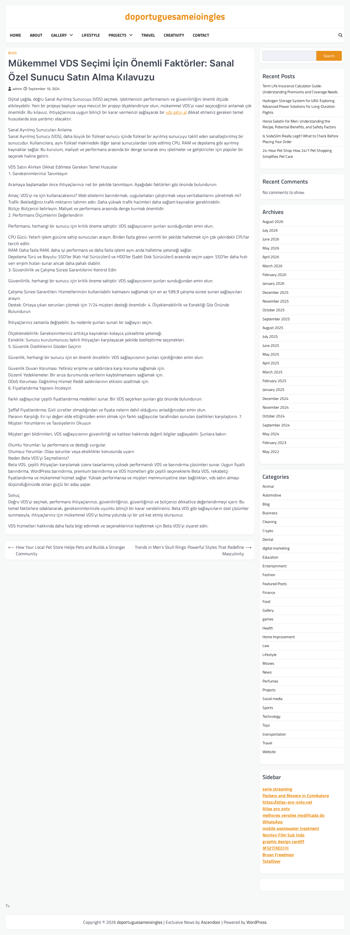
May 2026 (270, 248)
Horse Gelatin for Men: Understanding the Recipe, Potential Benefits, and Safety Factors (299, 124)
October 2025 (273, 310)
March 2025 (272, 372)
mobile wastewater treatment (290, 828)
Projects (117, 35)
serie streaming (277, 789)
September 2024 (276, 425)
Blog (12, 53)
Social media (272, 699)
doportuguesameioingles (175, 16)
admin (17, 88)
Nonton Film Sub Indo (283, 835)
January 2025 (273, 390)
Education (270, 557)
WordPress (256, 922)
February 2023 (274, 443)
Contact (201, 35)
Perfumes (270, 681)
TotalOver (271, 861)
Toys (266, 725)
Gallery (59, 35)
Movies (268, 663)
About (36, 35)
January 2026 (273, 283)
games (267, 619)
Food (266, 602)
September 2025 (276, 319)
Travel (148, 35)
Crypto (267, 531)
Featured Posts (274, 584)
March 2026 (272, 266)
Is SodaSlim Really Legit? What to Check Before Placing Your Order (300, 139)
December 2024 (275, 399)
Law (265, 646)
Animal (268, 486)
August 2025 (272, 328)
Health (267, 628)
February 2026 (274, 275)
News (267, 672)
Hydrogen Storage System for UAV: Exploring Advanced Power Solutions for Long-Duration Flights (298, 106)
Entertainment (274, 566)
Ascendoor (210, 922)
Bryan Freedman (278, 854)
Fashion (268, 575)
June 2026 (270, 239)
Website (269, 752)
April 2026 (270, 257)
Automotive (271, 495)
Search (329, 56)
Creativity (174, 35)
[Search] (340, 35)
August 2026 (272, 222)
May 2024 (270, 434)
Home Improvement (278, 637)
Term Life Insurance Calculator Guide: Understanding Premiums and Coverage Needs (300, 89)
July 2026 (270, 230)
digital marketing (276, 548)
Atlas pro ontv (276, 808)
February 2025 (274, 381)
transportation (274, 734)
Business (270, 513)
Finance (268, 593)
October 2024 (273, 416)
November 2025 (275, 301)
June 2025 (270, 345)
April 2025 (270, 363)
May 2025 (270, 354)
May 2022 (270, 452)
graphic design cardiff (283, 841)
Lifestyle (91, 35)
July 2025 (270, 336)
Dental (267, 539)
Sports (267, 708)
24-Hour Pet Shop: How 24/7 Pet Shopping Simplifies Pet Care (297, 153)
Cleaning (269, 522)
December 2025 (275, 292)
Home (15, 35)
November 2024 (275, 407)
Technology (271, 716)
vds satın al (176, 112)
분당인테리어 (275, 848)
